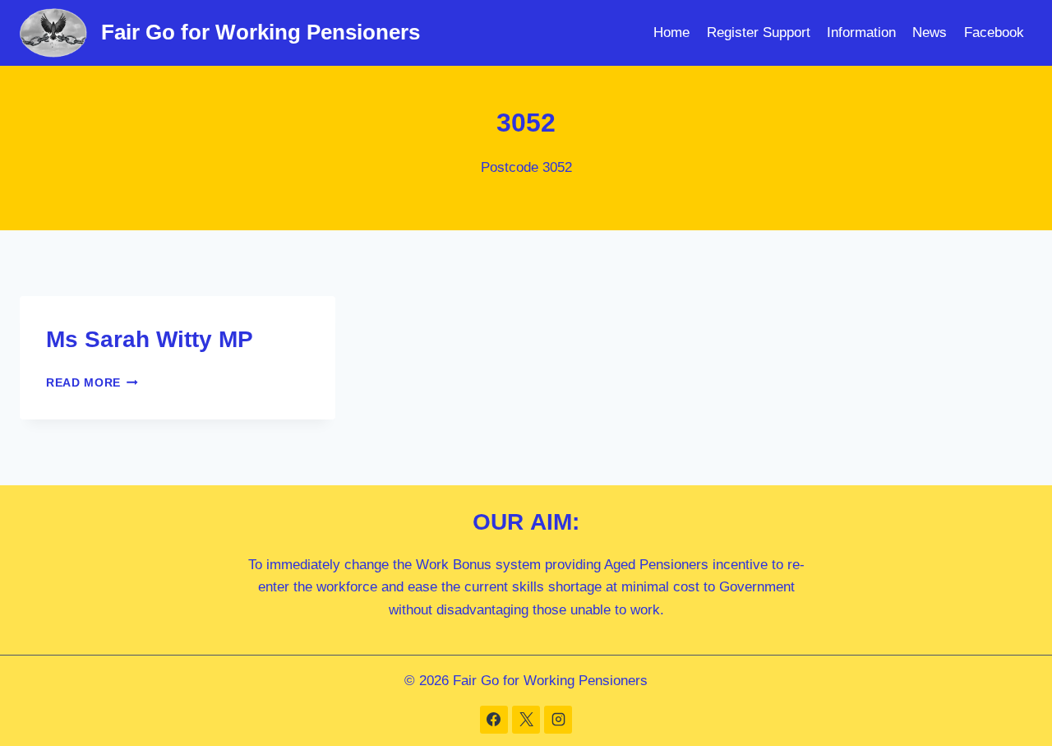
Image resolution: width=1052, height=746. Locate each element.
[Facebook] (494, 720)
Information (861, 32)
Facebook (994, 32)
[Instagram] (558, 720)
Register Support (758, 32)
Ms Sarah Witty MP (149, 339)
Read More (92, 383)
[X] (526, 720)
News (929, 32)
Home (671, 32)
